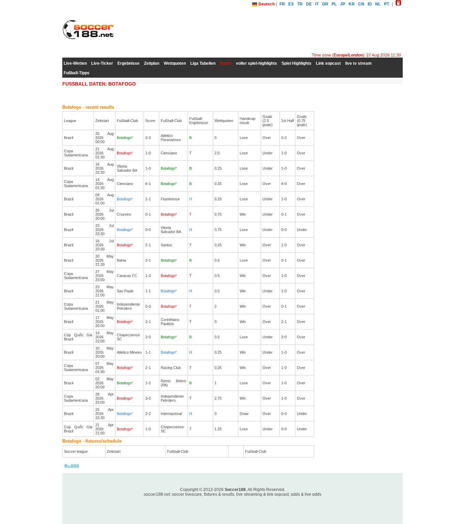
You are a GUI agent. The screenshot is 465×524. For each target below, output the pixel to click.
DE (309, 4)
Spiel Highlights (296, 63)
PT (386, 4)
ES (291, 4)
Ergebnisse (128, 63)
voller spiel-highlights (256, 63)
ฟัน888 (71, 466)
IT (317, 4)
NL (378, 4)
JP (342, 4)
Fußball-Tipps (77, 73)
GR (325, 4)
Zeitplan (151, 63)
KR (352, 4)
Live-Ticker (102, 63)
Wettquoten (175, 63)
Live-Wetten (75, 63)
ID (370, 4)
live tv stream (358, 63)
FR (282, 4)
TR (300, 4)
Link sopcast (328, 63)
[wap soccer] (398, 4)
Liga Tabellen (202, 63)
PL (334, 4)
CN (361, 4)
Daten (225, 63)
